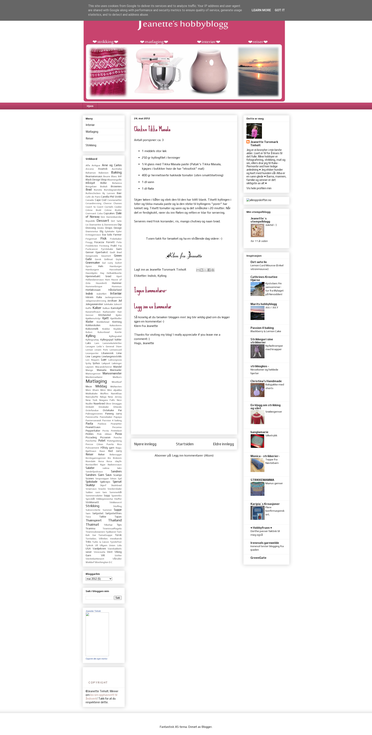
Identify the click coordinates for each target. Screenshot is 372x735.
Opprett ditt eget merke (96, 659)
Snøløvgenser (273, 411)
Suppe (118, 509)
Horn (107, 279)
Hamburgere (92, 269)
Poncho (118, 437)
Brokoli (103, 186)
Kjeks (119, 315)
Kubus (89, 332)
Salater (90, 467)
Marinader (116, 369)
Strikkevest (115, 502)
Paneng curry (113, 413)
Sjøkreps (105, 481)
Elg (101, 231)
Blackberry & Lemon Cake (266, 331)
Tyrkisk (89, 545)
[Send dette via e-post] (198, 270)
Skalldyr (90, 485)
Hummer (117, 283)
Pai (120, 410)
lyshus (96, 363)
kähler (118, 339)
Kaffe (88, 308)
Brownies (116, 186)
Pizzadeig (91, 437)
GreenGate (258, 557)
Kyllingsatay (92, 339)
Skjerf (103, 485)
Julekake (108, 304)
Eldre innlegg (223, 444)
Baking (116, 172)
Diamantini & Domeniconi (103, 224)
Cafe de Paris (93, 196)
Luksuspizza (115, 359)
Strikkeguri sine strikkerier (262, 341)
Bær (119, 193)
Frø (120, 245)
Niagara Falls (107, 400)
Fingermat (91, 238)
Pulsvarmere (92, 447)
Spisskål (90, 499)
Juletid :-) (271, 224)
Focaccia (99, 242)
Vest (110, 551)
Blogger (207, 727)
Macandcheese (103, 366)
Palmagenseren (94, 413)
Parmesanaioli (93, 420)
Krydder (118, 329)
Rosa (101, 461)
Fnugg (89, 242)
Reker (101, 454)
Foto (119, 242)
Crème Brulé (93, 210)
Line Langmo (93, 356)
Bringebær (91, 186)
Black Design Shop (96, 179)
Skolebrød (116, 485)
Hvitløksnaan (93, 289)
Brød (89, 189)
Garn (119, 248)
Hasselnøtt (115, 269)
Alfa (88, 165)
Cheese (107, 203)
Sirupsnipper (102, 478)
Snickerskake (115, 488)
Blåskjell (90, 182)
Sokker (89, 492)
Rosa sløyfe (114, 461)
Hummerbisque (94, 286)
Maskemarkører (94, 377)
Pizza (118, 433)
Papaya (118, 417)
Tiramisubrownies (95, 531)
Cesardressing (93, 203)
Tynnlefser (116, 542)
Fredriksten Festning (97, 245)
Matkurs (117, 377)
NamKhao (116, 393)
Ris (109, 458)
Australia (117, 169)
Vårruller (117, 558)
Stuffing (117, 506)
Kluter (89, 321)
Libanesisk (107, 353)
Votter (118, 555)
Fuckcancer (92, 249)
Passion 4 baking (112, 420)
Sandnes (116, 471)
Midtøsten (116, 386)
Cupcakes (109, 213)
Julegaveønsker (94, 304)
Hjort (119, 276)
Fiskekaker (116, 238)
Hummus (117, 286)
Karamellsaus (93, 311)
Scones (90, 478)
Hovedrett (101, 283)
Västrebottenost (95, 558)
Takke (102, 516)
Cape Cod (101, 199)
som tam (101, 492)
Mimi (103, 390)
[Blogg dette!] (202, 270)
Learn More (261, 10)
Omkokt (90, 407)
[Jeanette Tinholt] (97, 655)
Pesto (105, 430)
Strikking (91, 145)
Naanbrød (99, 403)
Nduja (103, 396)
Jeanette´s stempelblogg (260, 220)
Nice (119, 400)
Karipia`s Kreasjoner (265, 503)
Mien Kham (92, 390)
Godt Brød (116, 252)
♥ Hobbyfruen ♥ (261, 527)
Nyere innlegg (145, 444)
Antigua (96, 165)
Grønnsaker (93, 262)
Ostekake (108, 410)
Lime (119, 353)
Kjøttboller (116, 318)
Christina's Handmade (266, 381)
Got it (280, 10)
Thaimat (92, 524)
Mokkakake (92, 393)
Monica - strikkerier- (265, 456)
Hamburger (116, 266)
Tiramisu (90, 528)
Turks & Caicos (100, 542)
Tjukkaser (111, 531)
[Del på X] (205, 270)
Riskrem (117, 458)
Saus (109, 474)
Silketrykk (271, 435)
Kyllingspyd (106, 339)
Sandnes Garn (95, 474)
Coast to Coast (94, 206)
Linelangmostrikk (112, 356)
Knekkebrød (103, 322)
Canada (90, 200)
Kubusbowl (104, 332)
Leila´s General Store (109, 346)
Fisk (103, 238)
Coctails (109, 206)
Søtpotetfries (113, 513)
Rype (102, 464)
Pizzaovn (105, 437)
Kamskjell (116, 307)
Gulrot (118, 262)
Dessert (102, 220)
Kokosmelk (92, 328)
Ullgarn (103, 545)
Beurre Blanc (110, 176)
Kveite (118, 332)
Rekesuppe (116, 454)
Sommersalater (94, 495)
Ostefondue (92, 410)
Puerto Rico (114, 444)
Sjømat (117, 481)
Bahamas (91, 172)
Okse (108, 403)
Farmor (117, 234)
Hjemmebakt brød (98, 276)
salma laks (112, 468)
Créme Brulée (113, 210)
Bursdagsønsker (113, 189)
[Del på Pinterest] (213, 270)
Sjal (120, 478)
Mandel (117, 366)
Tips (119, 524)
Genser (90, 252)
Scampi (117, 474)
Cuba (100, 213)
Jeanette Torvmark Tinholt (264, 143)
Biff (120, 176)
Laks (88, 343)
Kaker (96, 308)
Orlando (117, 407)
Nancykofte (92, 396)
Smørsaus (91, 488)
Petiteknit (116, 430)
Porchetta (91, 440)
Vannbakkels (115, 548)
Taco (88, 516)
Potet (101, 440)
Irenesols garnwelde (265, 542)
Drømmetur (92, 231)
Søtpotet (97, 513)
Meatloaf (117, 382)
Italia (99, 297)
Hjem (90, 105)
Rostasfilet (92, 464)
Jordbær (112, 300)
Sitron (113, 478)
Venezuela (99, 552)
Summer (107, 510)
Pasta (89, 423)
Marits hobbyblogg (264, 304)
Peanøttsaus (93, 427)
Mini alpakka (114, 390)
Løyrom (90, 366)
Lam (97, 343)
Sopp (107, 495)
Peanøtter (116, 423)
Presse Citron (94, 444)
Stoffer (118, 499)
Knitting (117, 321)
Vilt (103, 555)
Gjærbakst (102, 252)
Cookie (118, 206)
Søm (88, 513)
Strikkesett (92, 502)
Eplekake (110, 231)
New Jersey (115, 396)
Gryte (119, 259)
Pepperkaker (93, 430)
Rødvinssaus (115, 464)
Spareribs (116, 495)
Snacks (102, 488)
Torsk (118, 534)
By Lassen (108, 193)
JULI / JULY (271, 307)
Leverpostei (92, 353)
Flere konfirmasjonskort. (274, 511)
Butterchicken (93, 193)
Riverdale (91, 461)
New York (91, 400)
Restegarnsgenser (96, 458)
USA (88, 548)
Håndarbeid (115, 289)
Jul (120, 300)
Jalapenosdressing (96, 300)
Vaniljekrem (99, 548)
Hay (102, 273)
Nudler (89, 403)
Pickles (90, 433)
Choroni (118, 203)
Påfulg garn (108, 447)
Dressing (91, 227)
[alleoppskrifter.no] (258, 200)
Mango (89, 370)
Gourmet (106, 255)
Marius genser (274, 483)
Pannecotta (92, 417)
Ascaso (90, 169)
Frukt (114, 245)
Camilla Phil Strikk (111, 196)
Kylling (162, 276)
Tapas (118, 516)
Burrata (98, 189)
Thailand (115, 520)
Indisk (152, 276)
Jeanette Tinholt (93, 611)
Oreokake (104, 407)
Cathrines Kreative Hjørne (264, 278)
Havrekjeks (91, 273)
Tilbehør (108, 525)
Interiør (90, 124)
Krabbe (106, 329)
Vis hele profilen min (258, 188)
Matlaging (92, 131)
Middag (101, 386)
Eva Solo (107, 234)
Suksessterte (93, 510)
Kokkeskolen (93, 325)
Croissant (91, 213)
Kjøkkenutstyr (93, 318)
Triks (88, 541)
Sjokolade (91, 481)
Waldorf (90, 562)
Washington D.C (103, 562)
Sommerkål (115, 492)
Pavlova (102, 423)
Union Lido (115, 545)
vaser (89, 551)
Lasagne (90, 346)
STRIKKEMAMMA (262, 479)
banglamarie (259, 432)
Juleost (118, 304)
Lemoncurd (116, 349)
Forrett (110, 242)
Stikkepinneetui (104, 499)
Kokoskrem (116, 325)
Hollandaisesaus (95, 279)
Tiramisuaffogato (112, 528)
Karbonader (109, 311)
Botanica (117, 183)
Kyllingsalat (115, 336)
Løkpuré (106, 363)
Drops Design (113, 227)
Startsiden (185, 444)
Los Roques (92, 359)
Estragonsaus (93, 234)
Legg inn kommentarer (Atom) (193, 455)
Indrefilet (101, 293)
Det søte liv (259, 262)
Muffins (104, 393)
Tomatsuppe (105, 535)
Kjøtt (105, 318)
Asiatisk (103, 168)
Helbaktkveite (114, 273)
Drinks (100, 228)
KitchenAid (104, 314)
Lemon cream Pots (97, 349)
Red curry (115, 450)
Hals (100, 266)
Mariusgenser (93, 373)
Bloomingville (114, 179)
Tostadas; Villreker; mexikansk (104, 538)
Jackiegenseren (113, 297)
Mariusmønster (112, 373)
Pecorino (117, 427)
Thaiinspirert (94, 520)
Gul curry (107, 262)
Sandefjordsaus (94, 471)
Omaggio (117, 403)
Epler (119, 231)
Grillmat (108, 259)
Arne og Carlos (112, 165)
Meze (89, 386)
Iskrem (89, 297)
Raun (102, 451)
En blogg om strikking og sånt (266, 406)
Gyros (89, 266)
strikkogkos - (260, 366)
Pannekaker (106, 417)
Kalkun (106, 308)
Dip (120, 224)
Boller (103, 182)
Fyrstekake (107, 249)
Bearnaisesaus (94, 176)
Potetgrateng (114, 440)
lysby (88, 363)
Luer (104, 359)
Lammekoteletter (112, 343)
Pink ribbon (104, 434)
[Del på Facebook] (209, 270)
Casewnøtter (115, 200)
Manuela (101, 369)
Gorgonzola (92, 255)
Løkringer (117, 363)
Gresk (98, 259)
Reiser (89, 138)
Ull (96, 545)
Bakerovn (103, 172)
